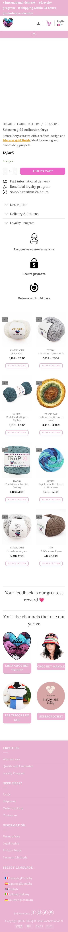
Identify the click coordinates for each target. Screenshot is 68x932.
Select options (17, 365)
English (61, 21)
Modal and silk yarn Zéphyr (17, 419)
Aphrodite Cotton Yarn (51, 353)
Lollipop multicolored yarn (51, 419)
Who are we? (11, 759)
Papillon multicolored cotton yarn (51, 486)
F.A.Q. (7, 794)
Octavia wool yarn (17, 551)
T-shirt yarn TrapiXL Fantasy (17, 486)
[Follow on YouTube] (51, 912)
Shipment (9, 801)
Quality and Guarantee (18, 766)
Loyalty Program (13, 773)
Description (19, 205)
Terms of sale (11, 836)
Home (7, 124)
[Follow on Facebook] (33, 912)
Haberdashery (28, 124)
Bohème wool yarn (51, 551)
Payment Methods (15, 857)
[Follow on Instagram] (39, 912)
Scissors (51, 124)
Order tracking (13, 808)
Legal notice (11, 843)
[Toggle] (6, 205)
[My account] (38, 23)
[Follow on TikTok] (45, 912)
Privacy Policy (12, 850)
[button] (49, 23)
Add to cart (43, 171)
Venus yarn (17, 353)
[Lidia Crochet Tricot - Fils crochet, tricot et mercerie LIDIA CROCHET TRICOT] (13, 23)
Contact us (10, 815)
